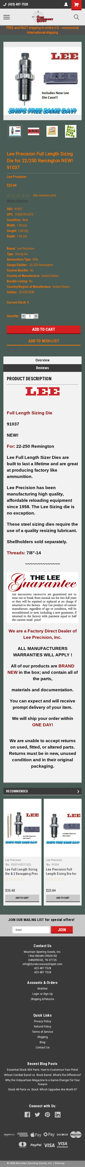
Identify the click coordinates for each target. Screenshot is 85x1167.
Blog (42, 1042)
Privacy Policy (42, 1021)
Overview (42, 360)
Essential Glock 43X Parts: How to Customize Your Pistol (42, 1069)
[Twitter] (29, 350)
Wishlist (42, 988)
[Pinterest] (36, 350)
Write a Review (17, 201)
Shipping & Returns (42, 999)
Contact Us (43, 1047)
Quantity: (13, 316)
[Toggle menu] (6, 17)
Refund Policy (42, 1026)
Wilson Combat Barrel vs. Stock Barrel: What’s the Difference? (42, 1075)
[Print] (22, 350)
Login (35, 993)
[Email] (15, 350)
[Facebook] (8, 350)
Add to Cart (22, 898)
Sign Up (48, 993)
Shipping (42, 1037)
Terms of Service (42, 1031)
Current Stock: (18, 302)
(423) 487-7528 (18, 4)
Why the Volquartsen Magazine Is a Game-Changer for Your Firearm (42, 1082)
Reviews (42, 368)
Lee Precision (13, 860)
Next (78, 81)
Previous (6, 81)
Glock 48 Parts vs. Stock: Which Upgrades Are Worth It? (42, 1089)
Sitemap (60, 1163)
